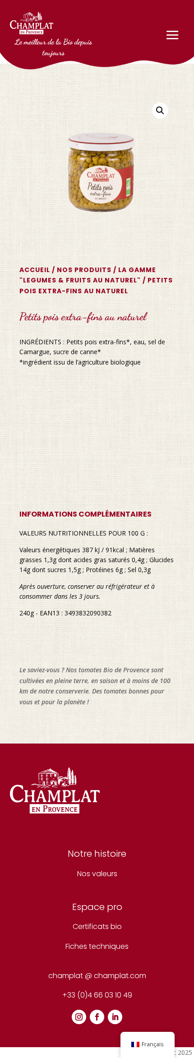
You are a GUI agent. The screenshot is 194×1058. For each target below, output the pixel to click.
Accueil (34, 269)
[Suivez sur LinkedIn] (115, 1017)
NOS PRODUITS (84, 269)
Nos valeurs (97, 874)
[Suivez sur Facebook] (97, 1017)
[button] (160, 110)
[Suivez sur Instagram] (79, 1017)
